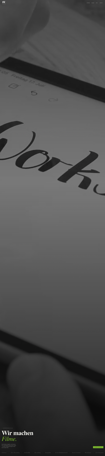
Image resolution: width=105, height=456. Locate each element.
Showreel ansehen (97, 447)
